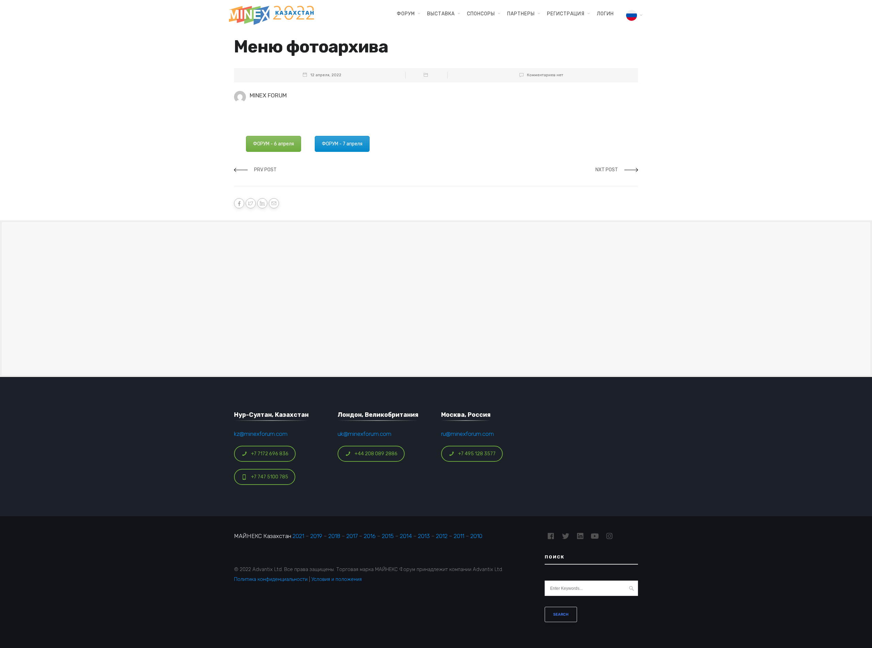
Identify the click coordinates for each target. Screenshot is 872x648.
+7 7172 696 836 (270, 454)
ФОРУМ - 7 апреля (342, 144)
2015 (388, 536)
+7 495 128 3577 (477, 454)
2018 (334, 536)
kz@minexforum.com (260, 433)
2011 (459, 536)
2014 (406, 536)
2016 (370, 536)
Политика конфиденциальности (271, 579)
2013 (424, 536)
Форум (406, 13)
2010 (476, 536)
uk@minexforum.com (364, 433)
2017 (352, 536)
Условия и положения (336, 579)
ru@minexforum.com (467, 433)
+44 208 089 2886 (376, 454)
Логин (605, 13)
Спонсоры (481, 13)
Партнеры (521, 13)
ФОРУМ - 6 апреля (273, 144)
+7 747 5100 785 (269, 477)
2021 (298, 536)
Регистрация (566, 13)
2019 (316, 536)
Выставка (441, 13)
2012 (442, 536)
